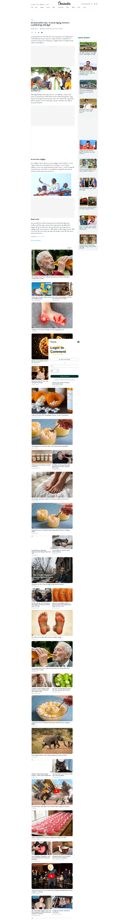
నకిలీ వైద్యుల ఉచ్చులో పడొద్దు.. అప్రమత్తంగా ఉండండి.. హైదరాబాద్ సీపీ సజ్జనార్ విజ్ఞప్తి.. (87, 73)
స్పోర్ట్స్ (54, 7)
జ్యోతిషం (73, 7)
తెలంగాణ (48, 7)
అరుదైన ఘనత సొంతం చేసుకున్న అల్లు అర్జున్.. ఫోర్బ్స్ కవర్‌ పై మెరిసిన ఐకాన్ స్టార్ (87, 246)
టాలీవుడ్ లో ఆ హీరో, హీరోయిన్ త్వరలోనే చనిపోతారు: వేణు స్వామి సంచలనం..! (87, 152)
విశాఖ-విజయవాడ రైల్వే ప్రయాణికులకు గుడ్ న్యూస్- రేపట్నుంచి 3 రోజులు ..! (87, 208)
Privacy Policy (72, 379)
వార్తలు (36, 7)
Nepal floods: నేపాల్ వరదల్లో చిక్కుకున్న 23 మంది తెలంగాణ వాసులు (86, 92)
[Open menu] (32, 7)
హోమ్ (32, 20)
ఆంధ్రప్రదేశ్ (41, 7)
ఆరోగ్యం (67, 7)
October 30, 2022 (40, 236)
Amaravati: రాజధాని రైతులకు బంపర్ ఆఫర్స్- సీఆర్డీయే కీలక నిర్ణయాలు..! (87, 170)
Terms (67, 379)
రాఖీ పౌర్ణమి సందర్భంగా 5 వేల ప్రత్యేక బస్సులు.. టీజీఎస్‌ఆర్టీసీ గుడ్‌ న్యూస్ (87, 53)
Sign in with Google (65, 359)
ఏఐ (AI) (84, 7)
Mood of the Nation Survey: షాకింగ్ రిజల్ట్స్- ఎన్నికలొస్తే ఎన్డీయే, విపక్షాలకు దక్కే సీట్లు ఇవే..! (87, 228)
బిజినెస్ (79, 7)
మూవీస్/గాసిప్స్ (60, 7)
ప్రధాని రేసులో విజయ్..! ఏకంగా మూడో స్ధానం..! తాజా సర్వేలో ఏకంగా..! (86, 111)
